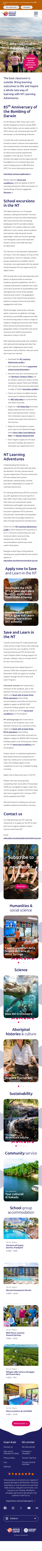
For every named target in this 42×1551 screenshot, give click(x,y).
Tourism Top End (29, 1458)
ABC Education (17, 399)
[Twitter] (21, 1508)
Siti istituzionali (28, 1447)
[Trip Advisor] (37, 1508)
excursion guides (30, 389)
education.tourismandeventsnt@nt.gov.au (22, 838)
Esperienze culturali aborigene (19, 1501)
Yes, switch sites (11, 7)
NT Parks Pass (23, 406)
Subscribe (21, 886)
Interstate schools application (17, 174)
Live (5, 1462)
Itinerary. (7, 192)
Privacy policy (9, 1458)
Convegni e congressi (26, 1452)
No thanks (27, 7)
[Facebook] (5, 1508)
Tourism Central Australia (28, 1463)
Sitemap (7, 1466)
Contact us (8, 1447)
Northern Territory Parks (21, 376)
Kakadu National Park (25, 436)
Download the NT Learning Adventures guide (31, 62)
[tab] (18, 962)
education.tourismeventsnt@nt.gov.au (21, 560)
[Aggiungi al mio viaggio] (35, 918)
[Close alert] (39, 2)
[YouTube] (29, 1508)
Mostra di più (19, 1423)
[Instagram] (13, 1508)
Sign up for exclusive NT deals (11, 1452)
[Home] (9, 13)
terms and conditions (22, 744)
